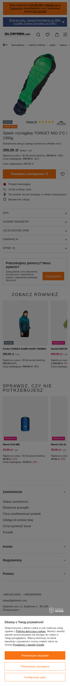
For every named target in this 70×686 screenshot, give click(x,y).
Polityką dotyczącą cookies (31, 631)
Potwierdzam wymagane (35, 666)
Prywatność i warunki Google (28, 644)
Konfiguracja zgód (35, 677)
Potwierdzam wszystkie (35, 655)
